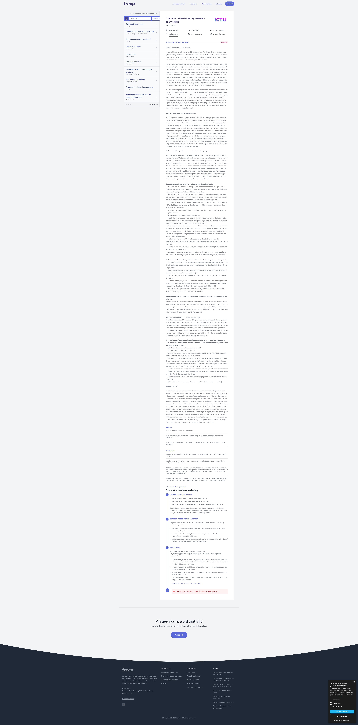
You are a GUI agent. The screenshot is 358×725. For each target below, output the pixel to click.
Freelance (193, 4)
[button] (342, 720)
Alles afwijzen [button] (342, 716)
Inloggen (219, 4)
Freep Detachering (193, 676)
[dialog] (342, 701)
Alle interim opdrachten (169, 672)
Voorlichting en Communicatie (173, 35)
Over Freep (191, 672)
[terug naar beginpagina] (140, 670)
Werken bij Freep (193, 680)
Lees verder (341, 696)
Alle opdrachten (178, 4)
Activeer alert (157, 18)
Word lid (230, 4)
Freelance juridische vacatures (223, 702)
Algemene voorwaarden (195, 687)
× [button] (354, 682)
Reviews (164, 683)
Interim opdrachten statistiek (171, 676)
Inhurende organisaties (169, 680)
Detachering (206, 4)
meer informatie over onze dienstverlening (187, 583)
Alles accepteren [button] (342, 711)
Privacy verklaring (193, 683)
